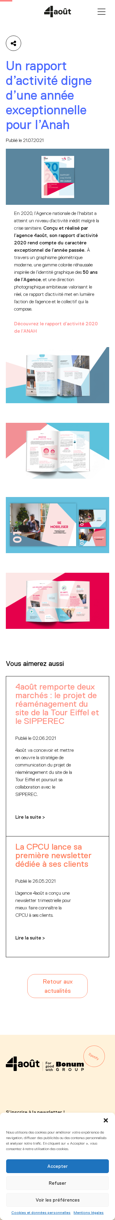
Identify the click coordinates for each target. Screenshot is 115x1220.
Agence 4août (57, 11)
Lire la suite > (30, 817)
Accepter (57, 1166)
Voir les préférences (58, 1200)
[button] (106, 1120)
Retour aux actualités (58, 986)
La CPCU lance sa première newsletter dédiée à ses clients (53, 855)
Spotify (94, 1056)
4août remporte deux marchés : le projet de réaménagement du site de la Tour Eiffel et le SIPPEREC (57, 704)
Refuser (57, 1183)
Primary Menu (101, 11)
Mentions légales (89, 1212)
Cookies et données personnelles (41, 1212)
